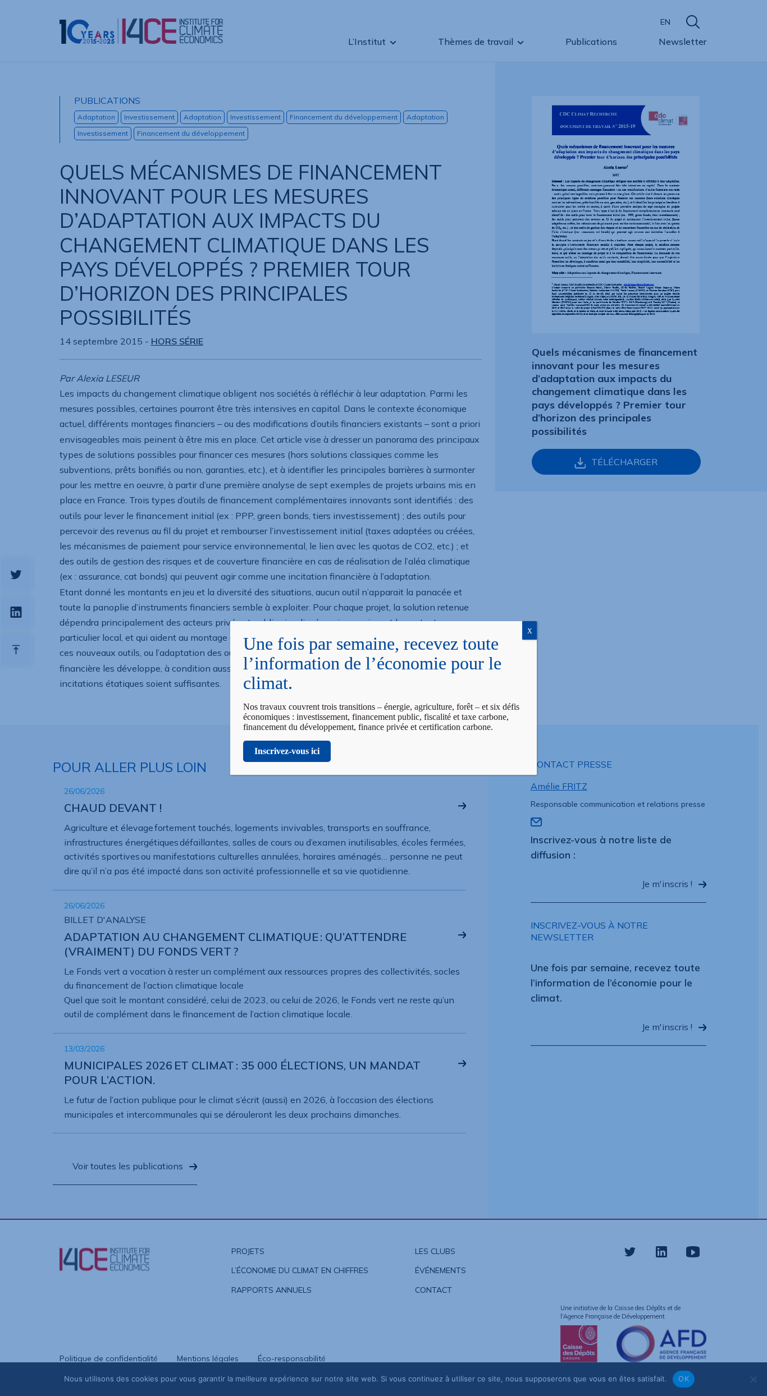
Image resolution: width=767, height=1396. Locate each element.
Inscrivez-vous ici (286, 751)
